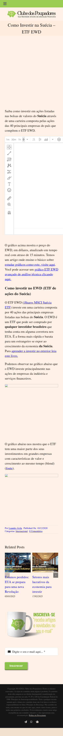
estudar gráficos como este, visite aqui (30, 264)
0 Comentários (35, 531)
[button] (7, 575)
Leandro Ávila (15, 528)
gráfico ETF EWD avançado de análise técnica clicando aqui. (31, 274)
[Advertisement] (31, 72)
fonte (9, 468)
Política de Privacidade (37, 715)
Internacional (22, 531)
